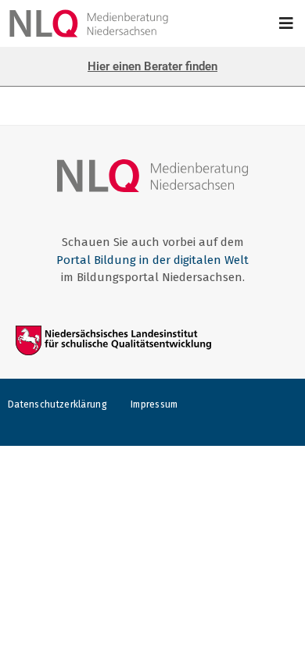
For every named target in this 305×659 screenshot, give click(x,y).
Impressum (154, 404)
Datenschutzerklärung (57, 404)
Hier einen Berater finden (152, 66)
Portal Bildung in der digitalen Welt (152, 260)
